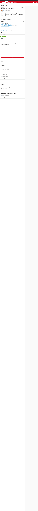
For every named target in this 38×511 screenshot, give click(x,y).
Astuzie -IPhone (10, 29)
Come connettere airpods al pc (5, 27)
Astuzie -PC (11, 27)
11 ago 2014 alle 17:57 (5, 38)
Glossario (15, 2)
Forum (7, 2)
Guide (9, 2)
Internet (6, 5)
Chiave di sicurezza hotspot (4, 30)
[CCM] (3, 2)
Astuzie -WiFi (10, 30)
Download (12, 2)
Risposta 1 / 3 (3, 34)
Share (3, 21)
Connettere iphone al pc (4, 29)
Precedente (3, 7)
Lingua (36, 0)
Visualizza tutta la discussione (12, 57)
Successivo (22, 7)
